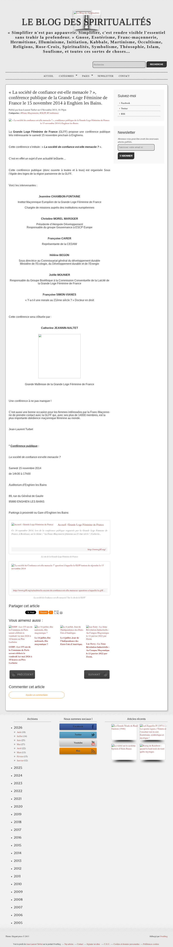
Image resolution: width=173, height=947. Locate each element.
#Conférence (53, 112)
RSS (123, 113)
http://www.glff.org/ (97, 549)
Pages (84, 76)
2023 (18, 783)
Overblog (164, 936)
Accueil (48, 76)
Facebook (125, 103)
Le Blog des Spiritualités (86, 22)
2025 (18, 768)
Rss (78, 751)
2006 (18, 915)
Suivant (94, 674)
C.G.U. (107, 944)
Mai (19, 744)
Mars (19, 752)
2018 (17, 822)
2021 (17, 799)
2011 (17, 876)
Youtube (78, 743)
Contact (124, 76)
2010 (18, 884)
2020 (18, 806)
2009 (18, 892)
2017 (17, 830)
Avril (19, 748)
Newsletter (105, 76)
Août (19, 732)
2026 (18, 728)
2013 (17, 861)
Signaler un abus (94, 944)
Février (20, 756)
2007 (18, 907)
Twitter (124, 108)
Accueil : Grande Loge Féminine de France (81, 524)
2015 (17, 845)
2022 (18, 791)
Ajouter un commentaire (37, 695)
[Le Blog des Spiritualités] (86, 12)
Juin (19, 740)
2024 (18, 775)
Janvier (20, 760)
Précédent (25, 674)
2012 (17, 868)
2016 (17, 837)
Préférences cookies (151, 944)
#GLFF (43, 112)
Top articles (68, 944)
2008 (18, 899)
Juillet (20, 736)
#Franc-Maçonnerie (30, 112)
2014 (17, 853)
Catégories (65, 76)
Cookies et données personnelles (127, 944)
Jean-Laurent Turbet (34, 944)
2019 (17, 814)
